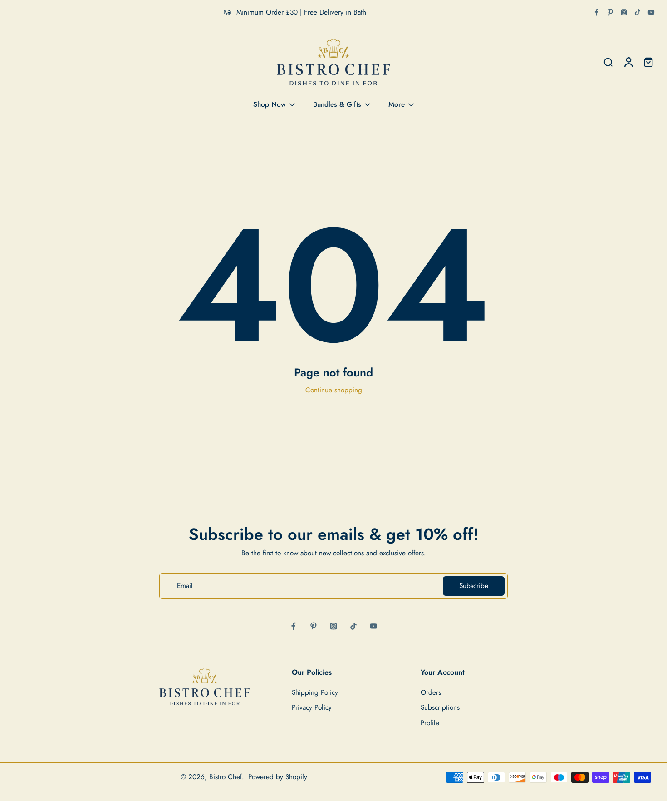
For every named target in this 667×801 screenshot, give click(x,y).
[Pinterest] (610, 12)
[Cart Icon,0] (648, 62)
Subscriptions (440, 708)
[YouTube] (651, 12)
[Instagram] (624, 12)
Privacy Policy (312, 708)
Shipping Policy (315, 693)
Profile (430, 723)
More (396, 104)
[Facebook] (596, 12)
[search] (608, 62)
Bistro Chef (225, 777)
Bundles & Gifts (337, 104)
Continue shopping (333, 390)
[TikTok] (637, 12)
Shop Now (269, 104)
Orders (431, 693)
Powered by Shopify (277, 777)
